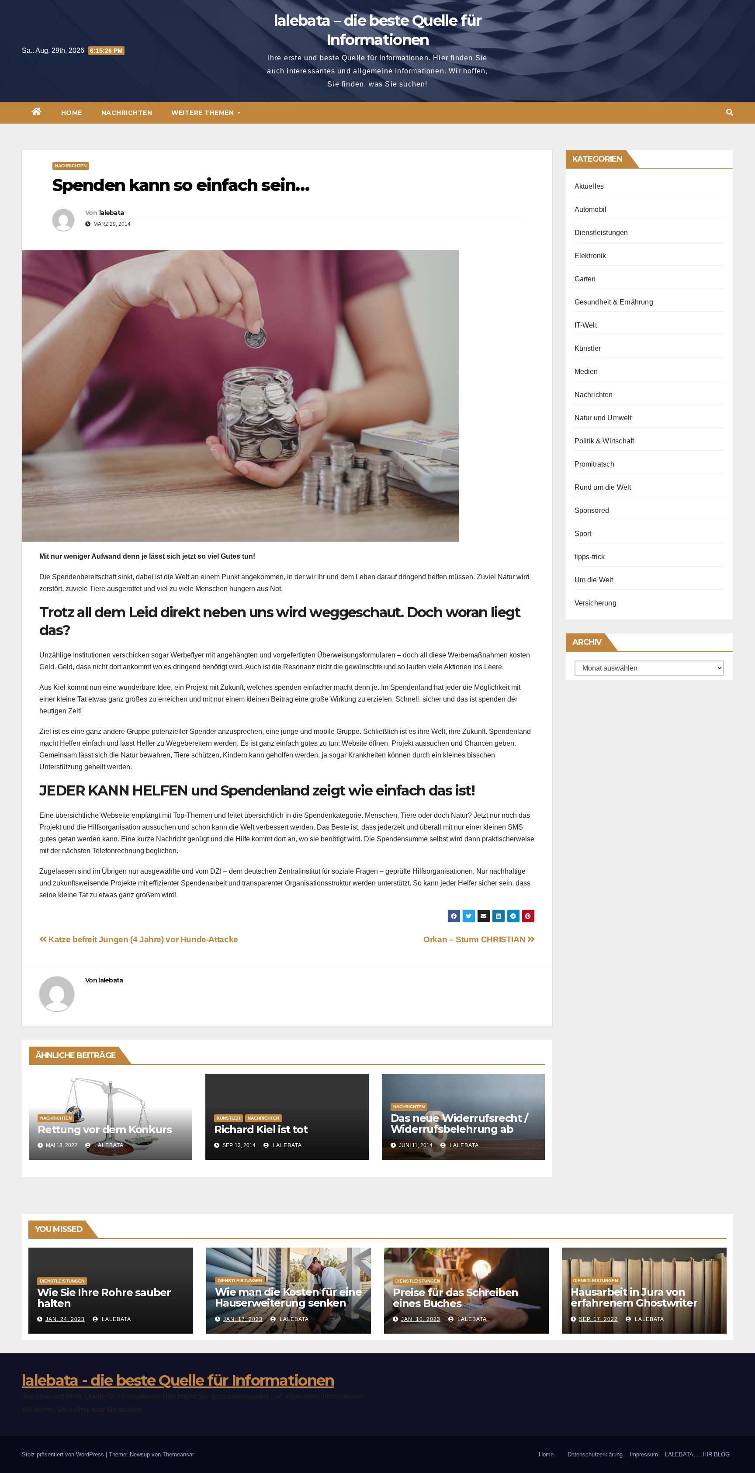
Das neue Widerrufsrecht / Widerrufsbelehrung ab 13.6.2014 (459, 1129)
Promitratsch (594, 464)
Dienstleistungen (601, 232)
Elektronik (590, 255)
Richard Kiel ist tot (261, 1129)
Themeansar (178, 1454)
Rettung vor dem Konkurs (104, 1129)
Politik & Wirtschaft (604, 441)
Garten (585, 279)
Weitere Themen (203, 113)
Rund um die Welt (603, 487)
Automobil (591, 209)
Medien (586, 371)
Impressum (644, 1454)
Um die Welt (594, 580)
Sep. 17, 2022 (598, 1319)
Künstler (228, 1118)
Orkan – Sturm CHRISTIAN (475, 939)
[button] (729, 112)
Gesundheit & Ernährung (614, 302)
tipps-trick (590, 556)
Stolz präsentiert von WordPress (64, 1454)
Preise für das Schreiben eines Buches (455, 1298)
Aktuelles (589, 186)
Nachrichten (126, 113)
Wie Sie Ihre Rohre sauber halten (104, 1298)
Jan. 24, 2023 (65, 1319)
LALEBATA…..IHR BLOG (697, 1454)
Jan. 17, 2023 (243, 1319)
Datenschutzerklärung (595, 1454)
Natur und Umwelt (603, 418)
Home (71, 113)
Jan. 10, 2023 (420, 1319)
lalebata (111, 213)
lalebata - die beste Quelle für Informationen (178, 1380)
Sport (583, 533)
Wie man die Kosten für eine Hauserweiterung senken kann (288, 1303)
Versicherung (595, 603)
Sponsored (592, 510)
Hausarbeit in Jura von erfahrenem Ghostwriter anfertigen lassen (634, 1303)
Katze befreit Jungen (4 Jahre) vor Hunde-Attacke (142, 939)
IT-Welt (586, 325)
